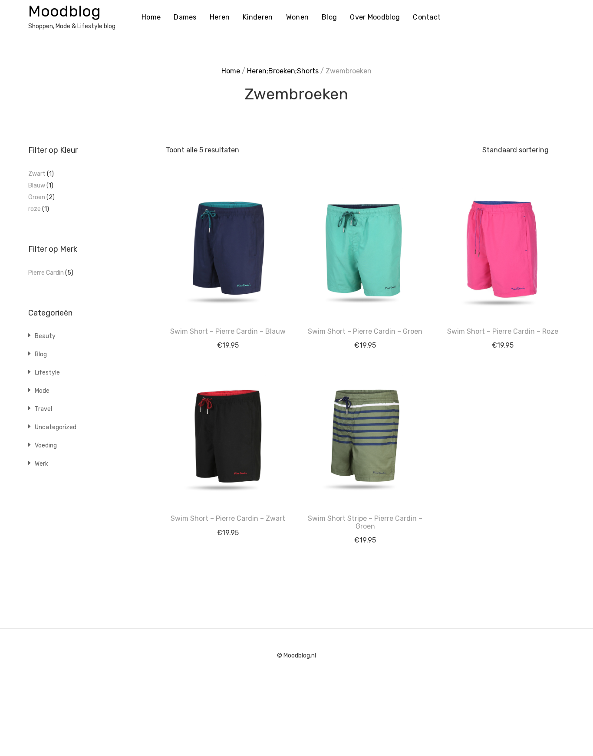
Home (151, 17)
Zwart (37, 173)
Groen (36, 197)
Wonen (297, 17)
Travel (43, 409)
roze (34, 209)
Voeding (46, 445)
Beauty (45, 336)
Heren (220, 17)
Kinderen (258, 17)
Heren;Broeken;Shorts (283, 71)
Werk (41, 463)
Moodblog (64, 11)
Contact (427, 17)
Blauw (36, 185)
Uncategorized (55, 427)
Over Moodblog (375, 17)
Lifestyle (47, 372)
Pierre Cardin (46, 272)
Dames (185, 17)
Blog (329, 17)
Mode (42, 390)
